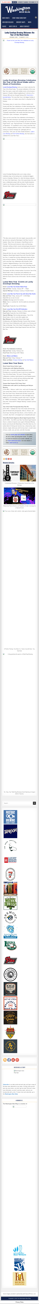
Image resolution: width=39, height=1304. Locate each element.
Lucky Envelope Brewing (10, 87)
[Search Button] (36, 17)
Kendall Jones (14, 37)
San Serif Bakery (28, 360)
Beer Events (5, 18)
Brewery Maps (20, 22)
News (29, 22)
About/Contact (24, 26)
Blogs (4, 26)
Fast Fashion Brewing (18, 133)
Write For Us (13, 26)
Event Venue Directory (19, 18)
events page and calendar (18, 434)
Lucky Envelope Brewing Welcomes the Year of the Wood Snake (19, 33)
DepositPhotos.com (30, 1294)
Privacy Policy (19, 1302)
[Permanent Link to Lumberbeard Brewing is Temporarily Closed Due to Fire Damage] (19, 473)
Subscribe (6, 1084)
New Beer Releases (7, 22)
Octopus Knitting (17, 360)
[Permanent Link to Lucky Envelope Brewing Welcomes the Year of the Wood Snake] (19, 52)
